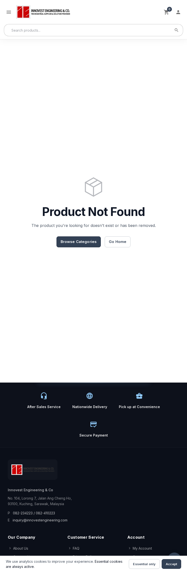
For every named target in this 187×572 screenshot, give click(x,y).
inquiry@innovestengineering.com (40, 520)
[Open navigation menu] (9, 12)
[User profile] (178, 12)
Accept (171, 564)
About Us (20, 548)
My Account (142, 548)
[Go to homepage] (43, 12)
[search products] (176, 30)
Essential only (144, 564)
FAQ (76, 548)
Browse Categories (79, 241)
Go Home (117, 241)
